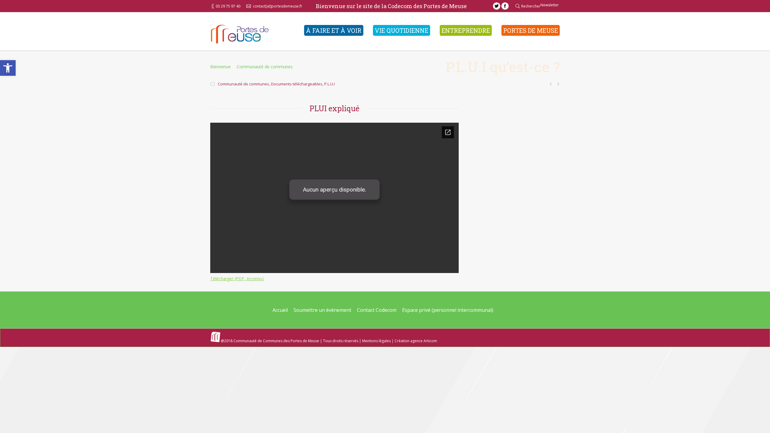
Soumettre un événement (322, 310)
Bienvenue (220, 66)
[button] (8, 68)
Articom (430, 340)
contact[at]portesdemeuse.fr (277, 6)
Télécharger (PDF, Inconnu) (237, 278)
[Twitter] (496, 6)
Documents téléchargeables (296, 84)
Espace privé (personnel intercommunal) (447, 310)
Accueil (280, 310)
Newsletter (550, 5)
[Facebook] (505, 6)
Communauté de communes (265, 66)
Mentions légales (376, 340)
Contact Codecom (376, 310)
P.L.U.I (329, 84)
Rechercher (531, 6)
